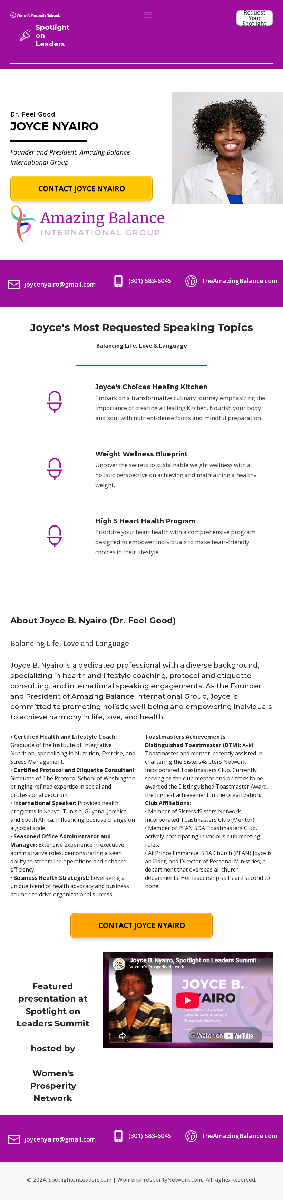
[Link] (25, 35)
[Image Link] (35, 14)
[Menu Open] (148, 14)
